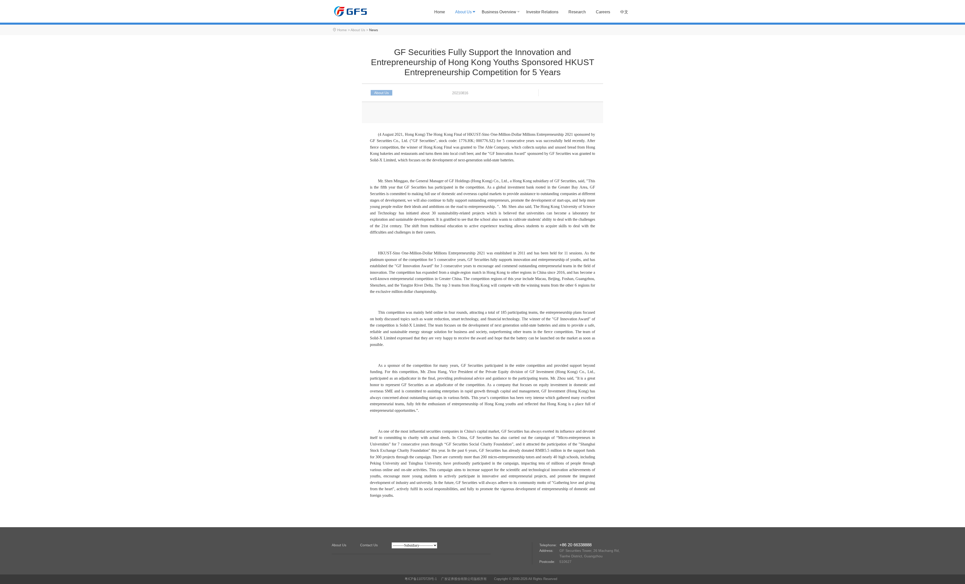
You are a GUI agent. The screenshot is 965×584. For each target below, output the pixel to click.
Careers (603, 12)
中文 (624, 12)
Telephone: (548, 545)
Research (577, 12)
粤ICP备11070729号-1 (421, 579)
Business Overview (499, 12)
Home (439, 12)
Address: (546, 551)
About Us (463, 12)
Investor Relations (542, 12)
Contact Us (369, 545)
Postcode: (547, 562)
